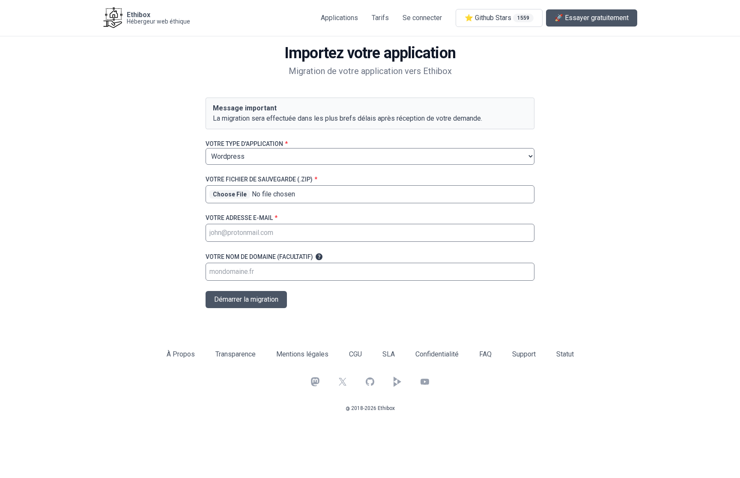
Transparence (235, 354)
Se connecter (422, 18)
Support (524, 354)
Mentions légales (302, 354)
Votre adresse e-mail (242, 217)
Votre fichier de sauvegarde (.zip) (261, 179)
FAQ (485, 354)
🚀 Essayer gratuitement (592, 18)
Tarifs (380, 18)
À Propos (181, 354)
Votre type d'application (247, 143)
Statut (565, 354)
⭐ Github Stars (497, 18)
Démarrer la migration (246, 299)
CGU (355, 354)
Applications (339, 18)
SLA (388, 354)
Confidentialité (437, 354)
